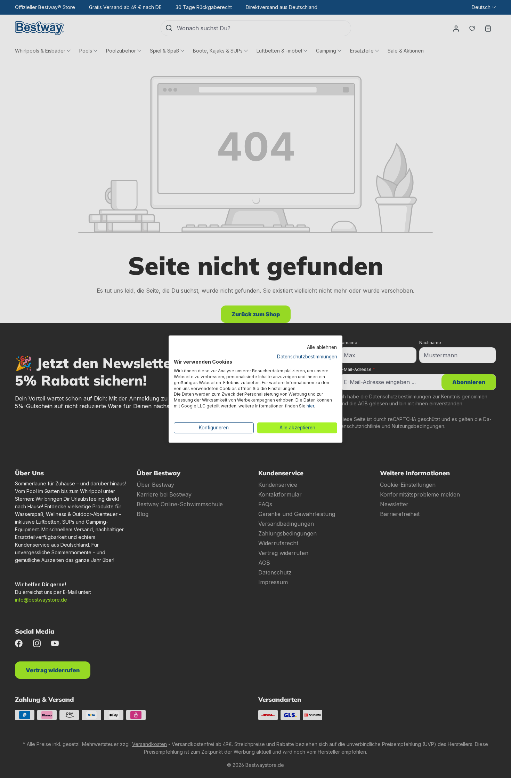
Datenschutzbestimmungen (307, 356)
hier (310, 405)
